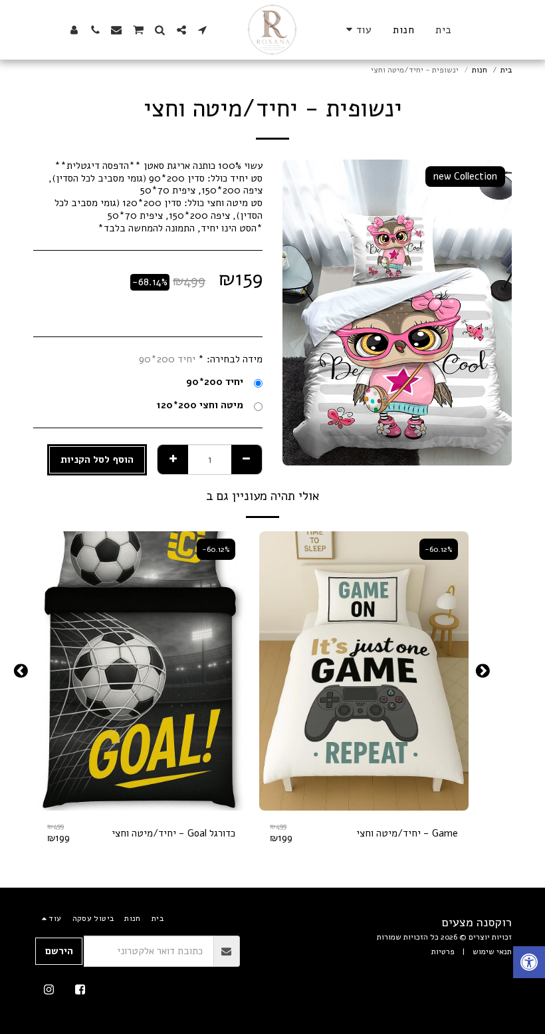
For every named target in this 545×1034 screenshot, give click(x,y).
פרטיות (443, 951)
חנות (479, 70)
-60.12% (439, 549)
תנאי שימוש (492, 951)
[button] (203, 30)
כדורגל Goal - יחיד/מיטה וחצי (173, 833)
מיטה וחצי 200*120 (199, 405)
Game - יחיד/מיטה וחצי (407, 833)
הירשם (59, 951)
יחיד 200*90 (214, 382)
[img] (364, 671)
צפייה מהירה (364, 806)
